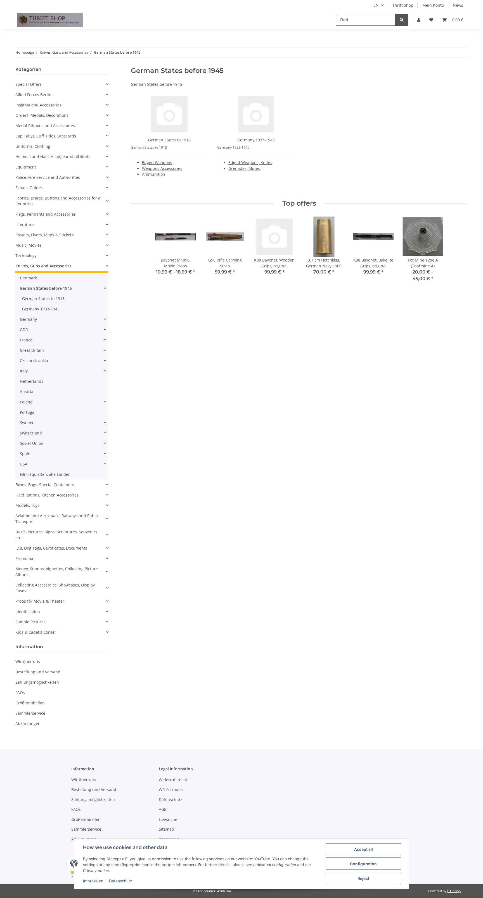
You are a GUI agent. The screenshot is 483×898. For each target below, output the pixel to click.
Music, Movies (28, 245)
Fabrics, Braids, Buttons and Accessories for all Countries (59, 200)
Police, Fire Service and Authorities (47, 177)
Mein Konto (433, 5)
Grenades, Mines (244, 168)
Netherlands (31, 381)
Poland (26, 402)
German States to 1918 (169, 139)
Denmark (28, 278)
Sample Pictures (30, 621)
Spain (25, 453)
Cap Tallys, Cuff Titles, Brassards (45, 136)
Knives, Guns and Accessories (43, 266)
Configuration (363, 863)
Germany (28, 319)
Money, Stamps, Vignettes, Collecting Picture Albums (56, 571)
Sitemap (166, 829)
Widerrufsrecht (173, 779)
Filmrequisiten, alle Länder (45, 474)
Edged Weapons (157, 162)
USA (23, 464)
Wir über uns (27, 661)
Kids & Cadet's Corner (35, 632)
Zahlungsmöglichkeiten (37, 682)
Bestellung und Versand (37, 671)
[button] (419, 19)
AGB (163, 809)
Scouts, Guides (29, 187)
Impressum (93, 880)
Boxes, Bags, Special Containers (44, 484)
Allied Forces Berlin (33, 94)
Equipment (25, 167)
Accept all (363, 849)
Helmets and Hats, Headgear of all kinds (52, 156)
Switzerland (31, 433)
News (458, 5)
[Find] (401, 20)
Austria (26, 391)
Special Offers (28, 84)
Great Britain (32, 350)
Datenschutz (120, 880)
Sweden (27, 422)
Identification (27, 611)
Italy (24, 371)
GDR (24, 329)
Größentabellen (30, 702)
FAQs (20, 692)
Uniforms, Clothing (32, 146)
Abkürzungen (28, 723)
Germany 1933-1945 (256, 139)
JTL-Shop (454, 891)
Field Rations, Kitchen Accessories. (47, 495)
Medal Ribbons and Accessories (45, 125)
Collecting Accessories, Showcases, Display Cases (55, 587)
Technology (26, 255)
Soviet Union (31, 443)
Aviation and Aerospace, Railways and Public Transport (57, 518)
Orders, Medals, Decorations (41, 115)
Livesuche (168, 819)
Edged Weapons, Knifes (250, 162)
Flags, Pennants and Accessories (45, 214)
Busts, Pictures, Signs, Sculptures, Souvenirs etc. (56, 534)
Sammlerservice (30, 713)
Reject (363, 878)
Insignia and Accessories (38, 105)
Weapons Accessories (162, 168)
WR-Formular (171, 789)
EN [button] (376, 5)
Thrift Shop (402, 5)
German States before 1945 (46, 288)
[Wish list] (431, 19)
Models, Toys (27, 505)
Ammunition (153, 174)
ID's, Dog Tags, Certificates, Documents (51, 548)
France (26, 340)
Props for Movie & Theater (39, 601)
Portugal (27, 412)
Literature (24, 224)
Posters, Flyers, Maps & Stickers (44, 234)
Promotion (25, 558)
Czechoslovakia (34, 360)
